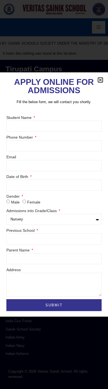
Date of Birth (17, 176)
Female (33, 202)
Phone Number (20, 137)
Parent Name (18, 250)
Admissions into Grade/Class (32, 211)
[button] (100, 80)
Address (13, 270)
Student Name (19, 117)
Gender (13, 196)
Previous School (21, 230)
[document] (54, 194)
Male (15, 202)
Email (11, 157)
